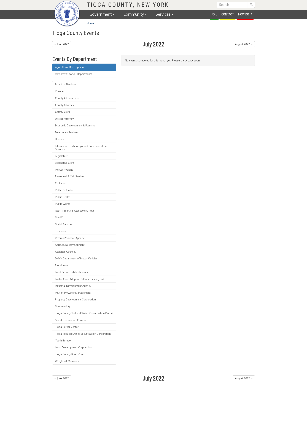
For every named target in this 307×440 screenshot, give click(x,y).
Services (163, 14)
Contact (227, 14)
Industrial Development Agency (73, 285)
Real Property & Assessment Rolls (75, 210)
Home (90, 23)
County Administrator (67, 98)
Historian (60, 139)
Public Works (62, 203)
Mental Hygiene (64, 169)
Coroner (59, 91)
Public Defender (64, 190)
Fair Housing (62, 265)
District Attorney (64, 118)
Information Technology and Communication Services (81, 148)
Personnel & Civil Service (69, 176)
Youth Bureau (63, 340)
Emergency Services (66, 132)
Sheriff (59, 217)
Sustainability (62, 306)
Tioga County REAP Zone (69, 354)
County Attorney (64, 105)
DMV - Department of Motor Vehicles (76, 258)
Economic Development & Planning (75, 125)
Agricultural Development (70, 67)
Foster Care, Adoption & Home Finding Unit (79, 279)
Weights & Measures (67, 361)
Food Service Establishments (71, 272)
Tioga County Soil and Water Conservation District (84, 313)
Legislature (61, 155)
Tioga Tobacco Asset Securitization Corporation (83, 333)
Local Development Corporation (73, 347)
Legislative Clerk (64, 162)
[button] (251, 5)
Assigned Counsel (65, 251)
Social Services (63, 224)
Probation (60, 183)
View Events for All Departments (73, 73)
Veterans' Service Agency (69, 238)
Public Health (62, 197)
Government (101, 14)
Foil (214, 14)
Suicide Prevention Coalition (71, 320)
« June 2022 (62, 44)
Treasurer (60, 231)
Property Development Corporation (75, 299)
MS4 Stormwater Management (73, 292)
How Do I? (245, 14)
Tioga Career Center (67, 326)
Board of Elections (65, 84)
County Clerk (62, 111)
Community (134, 14)
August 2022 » (243, 44)
